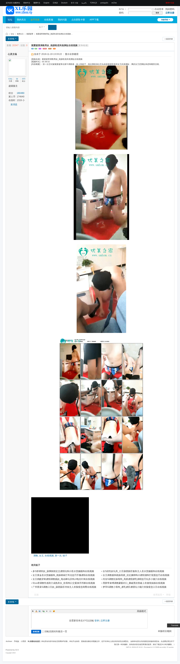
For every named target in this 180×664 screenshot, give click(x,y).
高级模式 (141, 611)
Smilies (53, 611)
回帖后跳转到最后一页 (56, 631)
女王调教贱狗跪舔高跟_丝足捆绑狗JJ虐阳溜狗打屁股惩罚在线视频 (136, 575)
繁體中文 (36, 3)
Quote (46, 611)
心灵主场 (12, 54)
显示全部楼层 (71, 54)
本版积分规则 (164, 631)
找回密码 (169, 9)
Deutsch (64, 3)
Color (36, 611)
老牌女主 (20, 34)
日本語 (55, 3)
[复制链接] (83, 45)
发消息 (14, 104)
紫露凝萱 (29, 34)
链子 (54, 48)
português (104, 3)
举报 (168, 595)
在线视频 (44, 48)
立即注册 (169, 13)
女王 (40, 48)
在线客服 (48, 19)
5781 (10, 79)
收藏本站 (16, 3)
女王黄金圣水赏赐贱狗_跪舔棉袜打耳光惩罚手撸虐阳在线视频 (64, 575)
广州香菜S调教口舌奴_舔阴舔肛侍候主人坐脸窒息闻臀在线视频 (64, 587)
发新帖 (11, 39)
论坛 (10, 19)
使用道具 (157, 595)
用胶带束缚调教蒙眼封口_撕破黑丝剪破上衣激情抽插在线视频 (134, 583)
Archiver (9, 641)
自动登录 (159, 9)
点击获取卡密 (78, 19)
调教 (36, 48)
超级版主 (13, 86)
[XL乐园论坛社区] (19, 13)
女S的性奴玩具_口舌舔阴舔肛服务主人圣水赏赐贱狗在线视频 (133, 571)
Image (39, 611)
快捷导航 (164, 20)
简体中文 (26, 3)
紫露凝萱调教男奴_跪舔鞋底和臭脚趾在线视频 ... (54, 34)
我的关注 (21, 19)
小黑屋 (23, 641)
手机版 (16, 641)
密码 (121, 13)
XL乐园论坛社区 (7, 34)
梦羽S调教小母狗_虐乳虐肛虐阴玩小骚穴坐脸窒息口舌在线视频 (134, 587)
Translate (174, 625)
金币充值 (35, 19)
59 (17, 79)
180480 (20, 93)
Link (43, 611)
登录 (96, 620)
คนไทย (114, 3)
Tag (32, 48)
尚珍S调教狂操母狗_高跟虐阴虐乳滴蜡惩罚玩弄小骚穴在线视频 (134, 579)
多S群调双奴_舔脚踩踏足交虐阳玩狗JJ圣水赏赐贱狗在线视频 (63, 571)
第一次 (50, 48)
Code (50, 611)
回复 (36, 595)
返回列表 (169, 39)
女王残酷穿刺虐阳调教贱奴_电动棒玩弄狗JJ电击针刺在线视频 (64, 579)
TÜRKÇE (93, 3)
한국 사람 (74, 3)
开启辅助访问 (164, 2)
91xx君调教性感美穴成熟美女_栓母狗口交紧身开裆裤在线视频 (64, 583)
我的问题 (62, 19)
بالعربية (84, 3)
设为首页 (9, 3)
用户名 (121, 9)
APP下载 (94, 19)
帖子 (41, 27)
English (46, 3)
